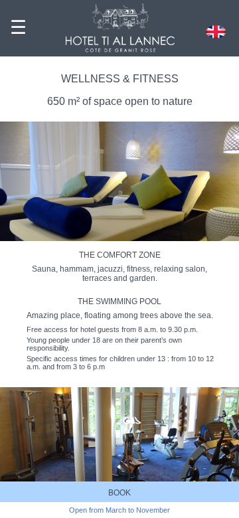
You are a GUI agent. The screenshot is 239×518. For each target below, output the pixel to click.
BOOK (119, 492)
